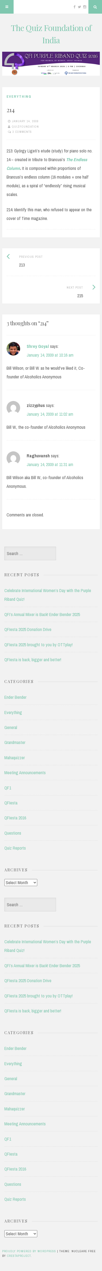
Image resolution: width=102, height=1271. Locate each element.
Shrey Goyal (38, 346)
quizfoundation (25, 126)
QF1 (7, 788)
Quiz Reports (15, 848)
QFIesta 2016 (15, 818)
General (10, 727)
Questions (12, 833)
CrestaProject (19, 1256)
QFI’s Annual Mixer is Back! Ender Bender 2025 (42, 614)
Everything (19, 96)
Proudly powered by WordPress (29, 1251)
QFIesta (10, 803)
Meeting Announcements (25, 773)
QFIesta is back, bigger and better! (32, 660)
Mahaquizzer (14, 758)
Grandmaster (14, 742)
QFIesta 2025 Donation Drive (27, 629)
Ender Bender (15, 697)
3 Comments (22, 132)
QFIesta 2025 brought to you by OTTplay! (38, 645)
